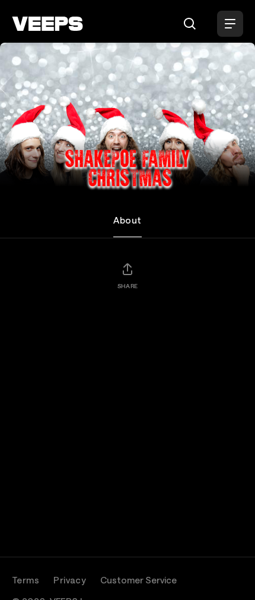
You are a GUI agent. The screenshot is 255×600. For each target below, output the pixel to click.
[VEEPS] (47, 24)
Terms (25, 580)
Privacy (69, 580)
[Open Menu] (230, 24)
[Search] (190, 24)
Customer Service (138, 580)
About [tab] (127, 220)
